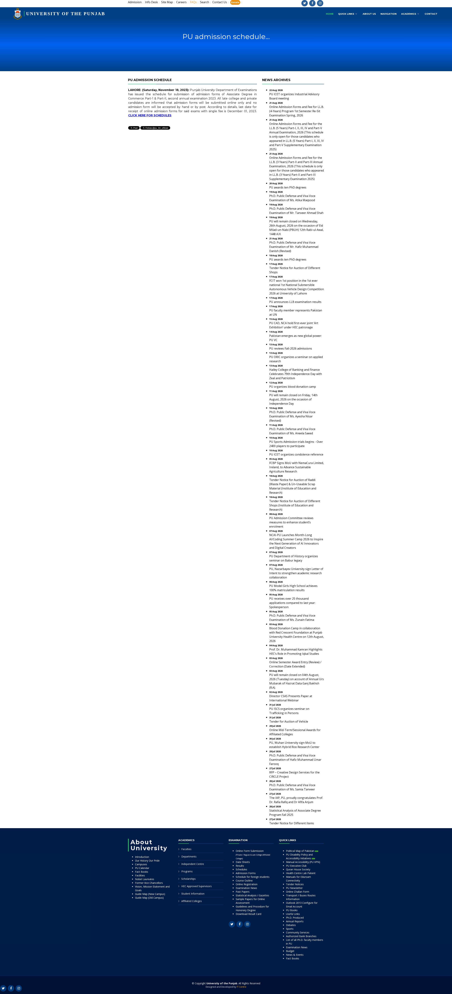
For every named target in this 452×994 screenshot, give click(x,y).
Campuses (141, 864)
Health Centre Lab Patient (301, 873)
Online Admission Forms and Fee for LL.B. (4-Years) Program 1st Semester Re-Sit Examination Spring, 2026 (296, 111)
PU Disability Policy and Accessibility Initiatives (299, 856)
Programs (187, 871)
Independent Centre (192, 864)
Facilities (140, 875)
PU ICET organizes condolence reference (296, 454)
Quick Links (346, 13)
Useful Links (293, 914)
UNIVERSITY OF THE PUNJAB (65, 13)
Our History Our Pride (147, 860)
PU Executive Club (296, 865)
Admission (135, 2)
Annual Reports (295, 921)
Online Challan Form (297, 891)
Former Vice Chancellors (149, 882)
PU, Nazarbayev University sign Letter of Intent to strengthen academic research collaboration (296, 573)
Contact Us (219, 2)
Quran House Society (298, 869)
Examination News (246, 888)
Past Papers (242, 891)
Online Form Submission (253, 854)
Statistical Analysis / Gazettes (252, 895)
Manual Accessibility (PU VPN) (303, 862)
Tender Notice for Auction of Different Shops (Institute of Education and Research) (294, 505)
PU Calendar (142, 868)
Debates (291, 925)
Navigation (388, 13)
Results (240, 865)
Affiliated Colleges (191, 901)
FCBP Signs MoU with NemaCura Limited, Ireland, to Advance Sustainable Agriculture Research (296, 467)
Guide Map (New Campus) (150, 894)
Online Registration (246, 884)
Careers (181, 2)
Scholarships (188, 878)
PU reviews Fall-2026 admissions (290, 348)
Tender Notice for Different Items (291, 823)
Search (204, 2)
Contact (431, 13)
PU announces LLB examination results (295, 302)
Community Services (297, 932)
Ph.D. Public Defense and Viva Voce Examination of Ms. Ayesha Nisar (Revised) (292, 416)
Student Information (192, 893)
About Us (369, 13)
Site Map (167, 2)
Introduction (142, 857)
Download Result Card (248, 914)
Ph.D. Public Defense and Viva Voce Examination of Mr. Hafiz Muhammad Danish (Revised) (293, 247)
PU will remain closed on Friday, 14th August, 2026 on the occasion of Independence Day (293, 399)
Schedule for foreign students (252, 876)
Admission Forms (246, 873)
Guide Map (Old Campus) (149, 897)
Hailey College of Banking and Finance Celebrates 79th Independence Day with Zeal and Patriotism (295, 374)
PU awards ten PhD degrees (287, 187)
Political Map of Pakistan (300, 851)
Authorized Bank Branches (301, 936)
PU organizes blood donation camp (292, 387)
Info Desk (151, 2)
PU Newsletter (294, 888)
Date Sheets (243, 862)
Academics (408, 13)
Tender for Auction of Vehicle (288, 721)
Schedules (241, 869)
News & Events (295, 954)
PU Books (292, 910)
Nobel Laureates (144, 879)
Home (330, 13)
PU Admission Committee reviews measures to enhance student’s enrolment (291, 522)
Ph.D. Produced (295, 917)
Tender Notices (295, 884)
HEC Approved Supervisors (196, 886)
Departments (189, 856)
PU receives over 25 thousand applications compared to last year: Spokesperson (292, 603)
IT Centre (241, 986)
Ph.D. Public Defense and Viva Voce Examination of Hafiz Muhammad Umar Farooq (295, 759)
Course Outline (244, 880)
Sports (289, 928)
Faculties (186, 849)
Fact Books (141, 871)
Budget (290, 951)
